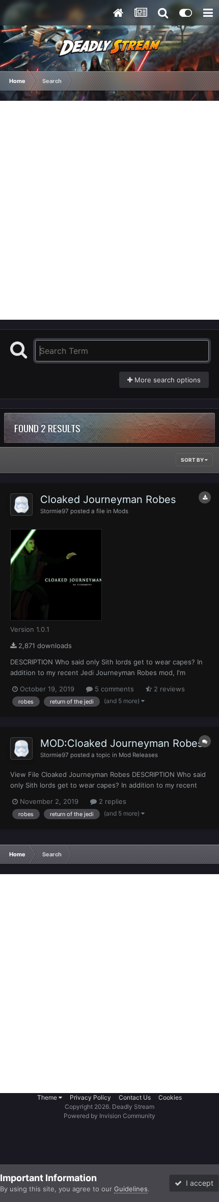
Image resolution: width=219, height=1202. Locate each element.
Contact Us (135, 1097)
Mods (120, 511)
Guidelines (131, 1189)
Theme (48, 1097)
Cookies (170, 1097)
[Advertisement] (109, 210)
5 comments (113, 689)
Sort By (193, 460)
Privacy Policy (90, 1097)
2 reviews (168, 689)
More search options (166, 380)
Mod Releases (138, 755)
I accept (197, 1183)
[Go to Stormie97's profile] (21, 504)
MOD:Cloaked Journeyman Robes (121, 743)
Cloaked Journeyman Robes (108, 499)
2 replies (111, 801)
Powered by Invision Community (109, 1116)
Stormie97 (54, 511)
